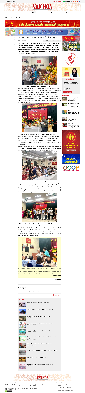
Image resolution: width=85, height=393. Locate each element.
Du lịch (26, 12)
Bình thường (67, 88)
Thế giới (73, 12)
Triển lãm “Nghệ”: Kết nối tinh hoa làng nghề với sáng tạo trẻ (39, 343)
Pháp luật (59, 12)
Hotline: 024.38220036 (58, 1)
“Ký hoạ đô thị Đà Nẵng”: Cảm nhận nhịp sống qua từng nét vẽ (40, 364)
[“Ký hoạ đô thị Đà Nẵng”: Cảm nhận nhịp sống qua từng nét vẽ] (22, 366)
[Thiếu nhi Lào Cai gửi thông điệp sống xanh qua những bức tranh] (22, 332)
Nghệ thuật (34, 12)
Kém (66, 89)
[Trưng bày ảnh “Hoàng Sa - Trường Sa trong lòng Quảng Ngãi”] (22, 325)
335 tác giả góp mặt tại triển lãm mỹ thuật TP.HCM (73, 119)
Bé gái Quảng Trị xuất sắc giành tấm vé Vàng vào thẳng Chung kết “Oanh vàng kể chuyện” (43, 337)
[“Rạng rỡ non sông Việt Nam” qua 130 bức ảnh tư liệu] (22, 304)
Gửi (64, 92)
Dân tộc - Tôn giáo (49, 12)
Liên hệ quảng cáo (68, 1)
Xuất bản (19, 12)
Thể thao (23, 12)
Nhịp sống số (67, 12)
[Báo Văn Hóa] (42, 377)
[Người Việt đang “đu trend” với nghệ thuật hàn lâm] (22, 359)
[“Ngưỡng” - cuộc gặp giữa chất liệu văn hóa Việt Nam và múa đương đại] (22, 352)
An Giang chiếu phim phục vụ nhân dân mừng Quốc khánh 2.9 (40, 309)
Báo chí (15, 12)
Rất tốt (66, 87)
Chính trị (8, 12)
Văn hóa (12, 12)
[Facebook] (15, 37)
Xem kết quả (69, 92)
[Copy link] (15, 44)
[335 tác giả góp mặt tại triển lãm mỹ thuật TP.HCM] (64, 119)
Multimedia (77, 12)
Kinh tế (44, 12)
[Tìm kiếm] (41, 14)
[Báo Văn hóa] (42, 6)
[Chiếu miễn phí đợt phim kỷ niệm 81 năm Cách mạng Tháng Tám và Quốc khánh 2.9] (64, 125)
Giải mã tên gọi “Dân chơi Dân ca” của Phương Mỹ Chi (38, 316)
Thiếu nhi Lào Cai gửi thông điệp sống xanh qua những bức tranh (40, 330)
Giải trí (37, 12)
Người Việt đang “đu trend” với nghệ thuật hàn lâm (37, 357)
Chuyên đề (55, 12)
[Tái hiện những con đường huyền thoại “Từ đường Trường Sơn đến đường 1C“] (64, 112)
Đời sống (40, 12)
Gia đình (29, 12)
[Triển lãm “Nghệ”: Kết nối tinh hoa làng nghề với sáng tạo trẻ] (22, 345)
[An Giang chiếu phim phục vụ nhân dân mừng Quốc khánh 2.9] (22, 311)
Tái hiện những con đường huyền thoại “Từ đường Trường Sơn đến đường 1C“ (74, 113)
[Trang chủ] (6, 12)
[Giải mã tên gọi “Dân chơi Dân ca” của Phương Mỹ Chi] (22, 318)
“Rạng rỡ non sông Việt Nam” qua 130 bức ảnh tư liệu (38, 302)
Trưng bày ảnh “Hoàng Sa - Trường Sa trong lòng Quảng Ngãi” (40, 323)
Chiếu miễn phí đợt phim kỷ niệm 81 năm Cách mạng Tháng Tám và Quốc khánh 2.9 (73, 126)
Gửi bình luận (57, 295)
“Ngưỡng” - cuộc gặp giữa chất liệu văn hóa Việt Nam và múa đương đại (42, 350)
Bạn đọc (63, 12)
